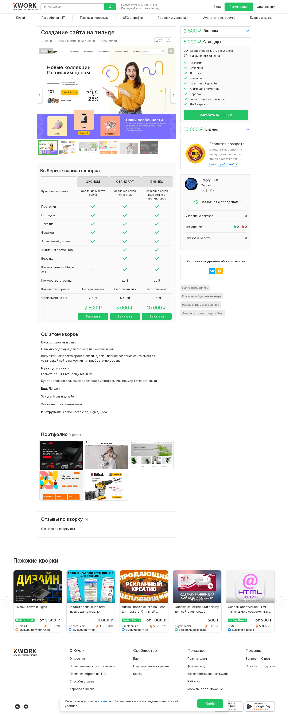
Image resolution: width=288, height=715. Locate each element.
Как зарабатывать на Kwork (207, 674)
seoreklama (78, 626)
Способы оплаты (82, 681)
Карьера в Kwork (82, 689)
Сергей (206, 185)
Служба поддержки (260, 666)
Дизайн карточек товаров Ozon (202, 313)
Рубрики (193, 681)
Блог (136, 658)
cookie (103, 701)
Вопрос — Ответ (258, 658)
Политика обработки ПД (88, 674)
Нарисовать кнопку (195, 288)
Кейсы (137, 674)
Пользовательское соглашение (92, 666)
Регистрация (239, 6)
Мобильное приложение (205, 689)
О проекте (77, 658)
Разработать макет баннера (200, 305)
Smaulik (23, 626)
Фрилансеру (266, 6)
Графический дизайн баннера (201, 296)
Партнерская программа (151, 666)
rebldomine (131, 626)
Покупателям (197, 658)
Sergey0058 (209, 180)
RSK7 (233, 626)
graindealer (184, 626)
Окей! (210, 703)
